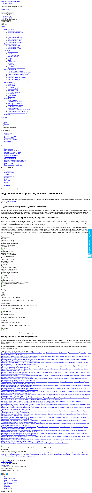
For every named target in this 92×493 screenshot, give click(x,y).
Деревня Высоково (59, 362)
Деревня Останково (32, 390)
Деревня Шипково (17, 417)
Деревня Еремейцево (7, 438)
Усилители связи (13, 90)
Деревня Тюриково (19, 411)
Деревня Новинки (70, 388)
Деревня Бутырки (6, 361)
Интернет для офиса (10, 44)
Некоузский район (10, 454)
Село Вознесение (75, 439)
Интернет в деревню (14, 31)
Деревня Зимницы (64, 427)
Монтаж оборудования (15, 106)
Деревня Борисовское (56, 359)
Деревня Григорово (78, 423)
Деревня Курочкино (7, 380)
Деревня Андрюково (32, 356)
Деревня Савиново (81, 433)
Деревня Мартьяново (66, 382)
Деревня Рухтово (18, 404)
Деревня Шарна (12, 415)
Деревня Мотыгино (67, 430)
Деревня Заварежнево (7, 372)
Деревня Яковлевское (64, 417)
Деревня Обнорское (82, 388)
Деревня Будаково (69, 359)
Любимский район (76, 453)
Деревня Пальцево (67, 391)
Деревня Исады (11, 374)
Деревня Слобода (6, 406)
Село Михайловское (27, 441)
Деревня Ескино (83, 369)
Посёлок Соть (63, 353)
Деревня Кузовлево (81, 378)
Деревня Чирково (65, 414)
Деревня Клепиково (77, 427)
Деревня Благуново (31, 359)
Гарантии (11, 64)
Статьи (10, 58)
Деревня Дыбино (39, 369)
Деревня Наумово (13, 386)
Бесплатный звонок (6, 468)
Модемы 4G (11, 84)
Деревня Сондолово (30, 406)
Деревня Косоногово (26, 428)
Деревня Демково (6, 354)
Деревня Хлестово (6, 414)
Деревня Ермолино (72, 369)
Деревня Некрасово (25, 386)
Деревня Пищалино (19, 433)
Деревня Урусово (16, 436)
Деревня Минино (12, 383)
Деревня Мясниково (18, 385)
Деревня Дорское (29, 369)
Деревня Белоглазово (18, 359)
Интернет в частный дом (15, 32)
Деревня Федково (28, 439)
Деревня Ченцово (17, 414)
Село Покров (5, 443)
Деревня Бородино (19, 423)
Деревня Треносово (19, 435)
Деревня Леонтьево (30, 380)
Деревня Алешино (19, 438)
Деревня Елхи (49, 369)
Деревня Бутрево (30, 423)
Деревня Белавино (25, 422)
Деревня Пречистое (43, 399)
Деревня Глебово (6, 364)
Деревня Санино (29, 404)
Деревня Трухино (31, 435)
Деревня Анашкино (7, 420)
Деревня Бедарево (6, 359)
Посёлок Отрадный (39, 353)
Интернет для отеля (14, 45)
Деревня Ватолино (54, 423)
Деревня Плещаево (54, 394)
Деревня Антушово (60, 420)
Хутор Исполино (63, 443)
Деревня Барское (31, 357)
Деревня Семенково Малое (47, 356)
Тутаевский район (10, 456)
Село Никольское (39, 441)
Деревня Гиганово (82, 362)
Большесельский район (8, 453)
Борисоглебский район (22, 453)
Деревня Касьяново (32, 375)
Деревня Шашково (40, 436)
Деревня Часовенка (28, 436)
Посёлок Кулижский (26, 353)
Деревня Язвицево (51, 417)
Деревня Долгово (14, 367)
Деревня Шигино (6, 417)
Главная (6, 477)
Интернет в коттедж (14, 36)
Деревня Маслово (78, 382)
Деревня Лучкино (17, 439)
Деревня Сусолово (62, 436)
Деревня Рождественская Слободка (32, 403)
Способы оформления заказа (16, 68)
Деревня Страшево (28, 407)
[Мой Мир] (7, 474)
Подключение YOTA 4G (15, 101)
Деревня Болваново (7, 423)
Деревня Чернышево (41, 414)
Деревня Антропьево (47, 420)
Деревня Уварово (42, 411)
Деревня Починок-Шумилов (15, 399)
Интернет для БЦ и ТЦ (15, 48)
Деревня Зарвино (53, 427)
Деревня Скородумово (83, 404)
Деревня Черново (29, 414)
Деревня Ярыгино (76, 417)
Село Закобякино (15, 441)
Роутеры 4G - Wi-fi (13, 87)
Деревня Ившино (79, 372)
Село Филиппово (22, 443)
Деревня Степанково (16, 407)
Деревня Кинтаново (44, 375)
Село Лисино (32, 443)
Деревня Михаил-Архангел (26, 383)
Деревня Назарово (53, 385)
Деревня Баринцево (20, 357)
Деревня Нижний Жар (33, 388)
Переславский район (49, 454)
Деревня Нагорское (31, 385)
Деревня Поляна (79, 394)
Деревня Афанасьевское (19, 354)
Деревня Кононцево (15, 377)
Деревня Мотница (55, 430)
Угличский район (21, 456)
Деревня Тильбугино (13, 409)
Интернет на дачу (9, 29)
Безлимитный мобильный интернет (19, 109)
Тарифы (10, 53)
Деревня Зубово (30, 372)
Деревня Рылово (70, 433)
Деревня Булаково (80, 359)
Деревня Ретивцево (58, 433)
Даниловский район (64, 453)
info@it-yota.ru (5, 9)
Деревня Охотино (6, 391)
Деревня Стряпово (53, 407)
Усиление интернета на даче (16, 79)
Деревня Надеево (42, 385)
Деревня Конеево (27, 377)
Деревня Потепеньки (25, 396)
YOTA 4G (7, 50)
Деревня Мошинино (80, 430)
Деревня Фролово (77, 411)
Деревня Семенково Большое (54, 404)
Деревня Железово (6, 370)
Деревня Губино (6, 366)
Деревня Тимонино (7, 411)
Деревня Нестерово (7, 431)
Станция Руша (41, 443)
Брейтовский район (36, 453)
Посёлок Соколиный (52, 353)
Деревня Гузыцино (17, 366)
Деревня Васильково (42, 423)
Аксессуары (11, 97)
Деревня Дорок (18, 369)
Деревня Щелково (28, 417)
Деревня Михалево (32, 430)
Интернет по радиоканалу (16, 40)
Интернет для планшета (15, 42)
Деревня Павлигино (18, 391)
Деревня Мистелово (19, 430)
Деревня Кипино (56, 375)
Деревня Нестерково (19, 388)
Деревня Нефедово (26, 419)
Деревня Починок (19, 398)
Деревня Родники (15, 403)
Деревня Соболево (20, 356)
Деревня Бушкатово (18, 361)
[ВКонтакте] (2, 474)
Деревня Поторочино (7, 398)
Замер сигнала (12, 100)
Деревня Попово (51, 436)
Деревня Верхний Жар (21, 362)
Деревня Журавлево (18, 370)
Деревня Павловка (30, 391)
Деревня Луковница (7, 430)
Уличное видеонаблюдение (16, 71)
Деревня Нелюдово (6, 388)
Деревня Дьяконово (18, 427)
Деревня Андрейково (7, 356)
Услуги (6, 485)
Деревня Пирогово (6, 433)
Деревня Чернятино (54, 414)
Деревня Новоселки (19, 431)
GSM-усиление (9, 76)
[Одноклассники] (4, 474)
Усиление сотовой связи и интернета (19, 81)
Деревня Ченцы (86, 436)
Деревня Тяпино (6, 436)
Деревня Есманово (30, 427)
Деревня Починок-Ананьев (34, 398)
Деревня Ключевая (80, 375)
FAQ (9, 60)
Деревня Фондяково (65, 411)
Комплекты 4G (12, 93)
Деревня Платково (30, 433)
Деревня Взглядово (34, 362)
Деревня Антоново (61, 356)
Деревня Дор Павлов (7, 369)
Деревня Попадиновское (44, 433)
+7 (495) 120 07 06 (6, 462)
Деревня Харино (25, 412)
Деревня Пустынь (6, 401)
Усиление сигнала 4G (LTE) (16, 103)
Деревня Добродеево (25, 425)
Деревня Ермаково (60, 369)
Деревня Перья (26, 393)
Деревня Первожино (15, 393)
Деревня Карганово (7, 375)
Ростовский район (74, 454)
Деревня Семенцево (69, 404)
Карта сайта (8, 488)
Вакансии (11, 66)
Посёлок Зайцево (15, 353)
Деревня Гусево (28, 366)
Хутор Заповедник (52, 443)
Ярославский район (33, 456)
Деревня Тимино (25, 409)
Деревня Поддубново (67, 394)
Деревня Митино (73, 356)
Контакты (7, 114)
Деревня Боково (36, 422)
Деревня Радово (27, 401)
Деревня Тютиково (31, 411)
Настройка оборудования (15, 105)
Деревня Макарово (41, 382)
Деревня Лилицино (18, 382)
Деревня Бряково (6, 439)
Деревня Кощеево (6, 378)
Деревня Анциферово (73, 420)
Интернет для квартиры (15, 37)
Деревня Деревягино (66, 366)
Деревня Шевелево (23, 415)
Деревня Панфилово (79, 391)
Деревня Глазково (66, 423)
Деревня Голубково (17, 364)
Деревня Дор (24, 367)
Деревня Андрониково (20, 420)
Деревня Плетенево (42, 394)
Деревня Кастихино (19, 375)
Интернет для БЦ (9, 163)
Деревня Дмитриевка (79, 366)
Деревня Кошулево (18, 378)
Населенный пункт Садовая (61, 439)
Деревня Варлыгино (31, 361)
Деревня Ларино (18, 380)
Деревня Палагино (55, 391)
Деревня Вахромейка (7, 362)
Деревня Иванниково (41, 372)
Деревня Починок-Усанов (51, 398)
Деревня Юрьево (40, 417)
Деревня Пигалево (30, 394)
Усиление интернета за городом (17, 77)
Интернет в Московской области (18, 111)
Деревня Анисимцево (34, 420)
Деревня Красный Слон (45, 378)
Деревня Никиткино (46, 388)
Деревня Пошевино (30, 399)
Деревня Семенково (7, 435)
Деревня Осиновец (20, 390)
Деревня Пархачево (32, 431)
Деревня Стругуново (41, 407)
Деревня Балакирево (7, 357)
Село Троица (13, 443)
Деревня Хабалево (13, 412)
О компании (11, 61)
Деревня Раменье (50, 401)
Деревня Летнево (6, 382)
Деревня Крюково (68, 378)
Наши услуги (8, 98)
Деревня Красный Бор (31, 378)
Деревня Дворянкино (39, 366)
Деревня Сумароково (66, 407)
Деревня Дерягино (12, 425)
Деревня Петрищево (7, 394)
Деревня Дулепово (6, 427)
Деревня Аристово (84, 356)
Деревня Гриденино (30, 364)
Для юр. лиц (15, 55)
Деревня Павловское (42, 391)
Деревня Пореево (13, 396)
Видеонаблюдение (10, 69)
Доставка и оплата (13, 108)
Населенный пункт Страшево (43, 439)
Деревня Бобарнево (44, 359)
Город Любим (5, 353)
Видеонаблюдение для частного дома (19, 73)
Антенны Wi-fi (12, 95)
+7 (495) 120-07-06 (11, 201)
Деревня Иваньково (68, 372)
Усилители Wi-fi (13, 89)
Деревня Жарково (42, 427)
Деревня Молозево (44, 430)
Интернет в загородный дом (13, 165)
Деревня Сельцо (40, 404)
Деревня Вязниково (71, 362)
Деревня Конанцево (13, 428)
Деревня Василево (14, 419)
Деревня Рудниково (7, 404)
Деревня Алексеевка (74, 436)
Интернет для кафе (13, 47)
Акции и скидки (13, 56)
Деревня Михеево (6, 385)
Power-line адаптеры (14, 92)
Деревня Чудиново (77, 414)
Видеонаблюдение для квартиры (18, 74)
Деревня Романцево (49, 403)
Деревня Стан (5, 407)
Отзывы (10, 63)
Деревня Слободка (17, 406)
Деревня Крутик (58, 378)
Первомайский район (36, 454)
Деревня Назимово (65, 385)
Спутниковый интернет (15, 39)
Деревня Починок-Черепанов (68, 398)
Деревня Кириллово (67, 375)
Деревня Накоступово (78, 385)
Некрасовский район (22, 454)
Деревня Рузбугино (39, 401)
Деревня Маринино (53, 382)
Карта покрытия (13, 52)
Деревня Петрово (19, 394)
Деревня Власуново (46, 362)
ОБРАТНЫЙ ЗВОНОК (7, 13)
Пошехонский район (62, 454)
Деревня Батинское (13, 422)
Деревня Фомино (53, 411)
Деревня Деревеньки (52, 366)
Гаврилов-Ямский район (49, 453)
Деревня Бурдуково (85, 353)
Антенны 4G (12, 85)
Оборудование (8, 82)
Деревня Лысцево (29, 382)
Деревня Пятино (17, 401)
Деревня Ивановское (54, 372)
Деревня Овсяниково (7, 390)
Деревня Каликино (22, 374)
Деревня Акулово (73, 353)
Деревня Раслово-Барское (63, 401)
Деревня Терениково (79, 407)
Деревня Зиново (19, 372)
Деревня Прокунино (55, 399)
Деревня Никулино (59, 388)
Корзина (3, 26)
